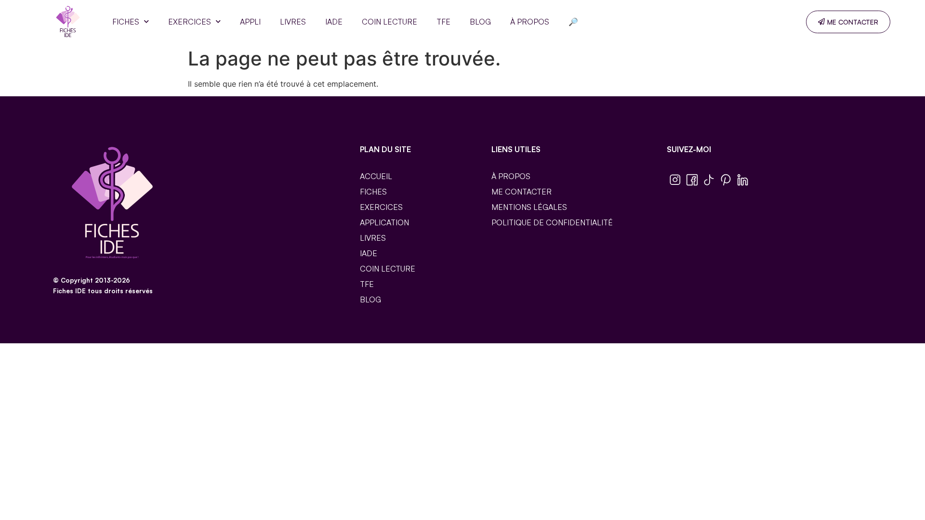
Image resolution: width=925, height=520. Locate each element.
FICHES (125, 21)
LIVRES (293, 21)
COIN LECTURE (389, 21)
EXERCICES (189, 21)
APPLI (250, 21)
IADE (334, 21)
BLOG (480, 21)
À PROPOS (529, 21)
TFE (443, 21)
